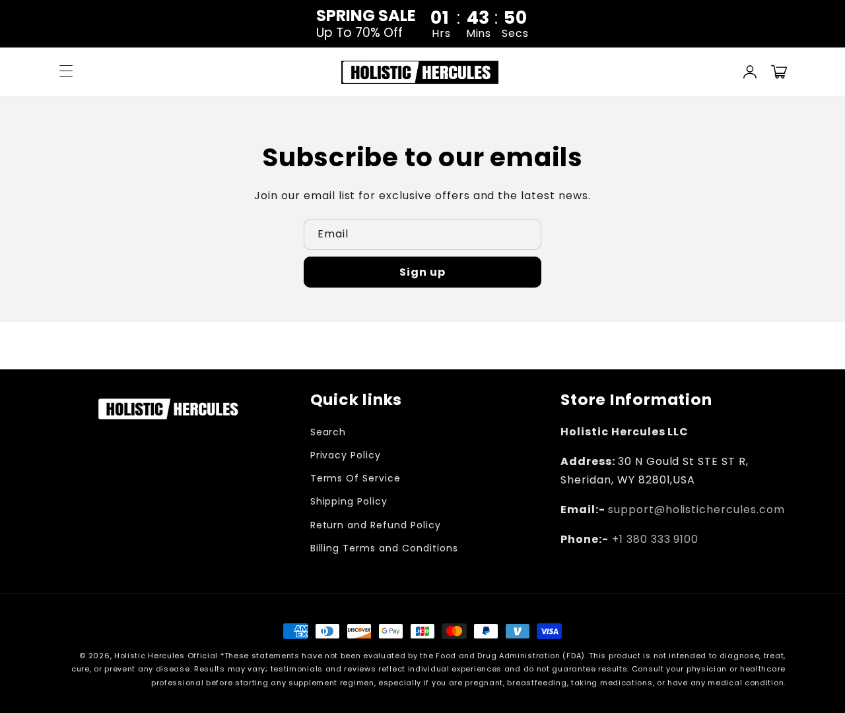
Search (328, 432)
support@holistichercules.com (696, 509)
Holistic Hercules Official (166, 655)
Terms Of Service (355, 478)
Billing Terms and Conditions (384, 548)
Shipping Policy (349, 501)
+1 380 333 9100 (655, 539)
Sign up (422, 272)
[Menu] (66, 71)
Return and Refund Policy (375, 525)
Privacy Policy (345, 455)
